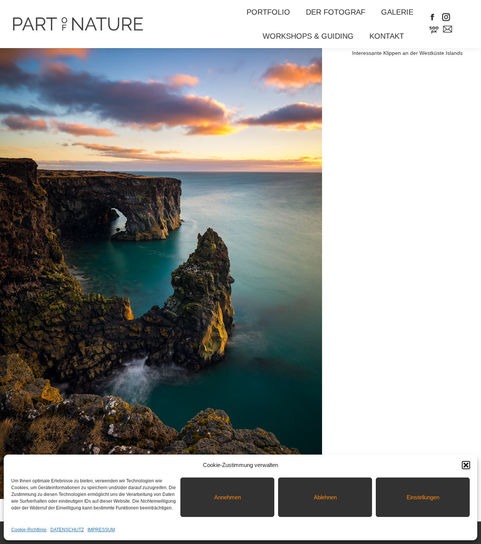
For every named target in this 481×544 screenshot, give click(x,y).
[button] (466, 465)
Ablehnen (325, 497)
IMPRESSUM (101, 529)
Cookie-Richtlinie (29, 529)
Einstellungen (423, 497)
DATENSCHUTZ (67, 529)
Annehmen (227, 497)
